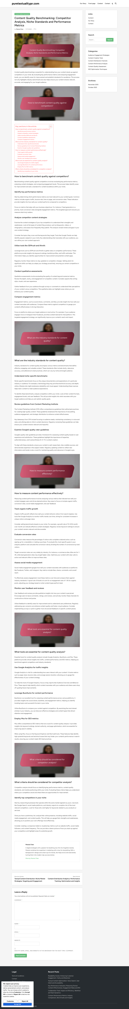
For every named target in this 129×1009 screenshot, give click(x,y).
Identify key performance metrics (27, 131)
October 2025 (92, 87)
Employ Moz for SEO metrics (25, 166)
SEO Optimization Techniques (97, 69)
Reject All (25, 1001)
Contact (107, 3)
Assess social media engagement (26, 156)
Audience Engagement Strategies (98, 55)
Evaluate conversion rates (24, 154)
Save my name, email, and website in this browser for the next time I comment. (43, 951)
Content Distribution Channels (97, 61)
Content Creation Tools (95, 58)
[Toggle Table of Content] (50, 126)
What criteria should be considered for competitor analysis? (33, 169)
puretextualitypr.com (25, 3)
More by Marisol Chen (32, 858)
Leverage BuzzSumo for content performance (30, 164)
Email (17, 932)
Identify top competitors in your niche (28, 171)
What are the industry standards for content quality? (31, 142)
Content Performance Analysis (97, 63)
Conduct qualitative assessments (26, 137)
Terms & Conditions (18, 976)
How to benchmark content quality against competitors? (32, 129)
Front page (91, 3)
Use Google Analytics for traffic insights (28, 162)
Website (17, 940)
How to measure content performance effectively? (30, 150)
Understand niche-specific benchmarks (28, 143)
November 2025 (93, 84)
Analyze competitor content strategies (28, 133)
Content (100, 3)
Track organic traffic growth (25, 152)
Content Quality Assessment (22, 14)
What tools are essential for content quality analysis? (31, 160)
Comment (18, 900)
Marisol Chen (19, 29)
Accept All (17, 1004)
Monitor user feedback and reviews (27, 158)
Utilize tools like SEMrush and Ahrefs (27, 135)
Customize (10, 1001)
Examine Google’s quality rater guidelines (29, 148)
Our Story (83, 3)
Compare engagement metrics (26, 139)
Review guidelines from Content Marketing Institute (32, 146)
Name (16, 924)
